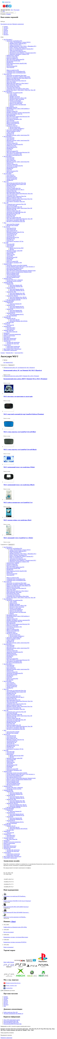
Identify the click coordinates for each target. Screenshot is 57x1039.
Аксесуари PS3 (10, 139)
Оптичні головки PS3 (12, 143)
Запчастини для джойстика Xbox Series (16, 75)
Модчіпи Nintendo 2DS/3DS (14, 299)
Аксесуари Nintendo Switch (13, 276)
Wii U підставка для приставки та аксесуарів (18, 396)
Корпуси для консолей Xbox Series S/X (16, 80)
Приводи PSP (10, 253)
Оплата (5, 29)
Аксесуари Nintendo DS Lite (17, 306)
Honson (12, 962)
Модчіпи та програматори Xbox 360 (16, 221)
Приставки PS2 (10, 157)
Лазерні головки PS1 (12, 179)
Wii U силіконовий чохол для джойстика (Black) (19, 485)
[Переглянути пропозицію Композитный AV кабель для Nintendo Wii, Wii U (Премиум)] (19, 367)
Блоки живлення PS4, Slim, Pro (14, 114)
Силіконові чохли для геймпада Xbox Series (18, 88)
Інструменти (7, 337)
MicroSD (12, 249)
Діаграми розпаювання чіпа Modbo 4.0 (13, 1013)
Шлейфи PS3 (10, 148)
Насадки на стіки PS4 (12, 125)
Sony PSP (6, 242)
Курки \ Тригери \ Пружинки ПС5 (18, 47)
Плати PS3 (9, 149)
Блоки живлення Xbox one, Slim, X (15, 189)
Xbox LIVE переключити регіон (12, 1019)
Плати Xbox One (11, 187)
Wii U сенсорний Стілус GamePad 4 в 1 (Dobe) (18, 538)
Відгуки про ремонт (9, 932)
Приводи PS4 (10, 110)
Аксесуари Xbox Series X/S (13, 87)
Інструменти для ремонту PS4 (14, 119)
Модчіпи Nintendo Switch (13, 277)
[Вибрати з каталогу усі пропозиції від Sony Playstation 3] (20, 967)
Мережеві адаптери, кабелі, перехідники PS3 (18, 140)
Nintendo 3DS (10, 283)
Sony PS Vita (7, 226)
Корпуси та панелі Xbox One (14, 200)
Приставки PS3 (10, 137)
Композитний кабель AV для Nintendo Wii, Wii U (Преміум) (23, 370)
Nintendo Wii (7, 323)
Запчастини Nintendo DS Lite (17, 307)
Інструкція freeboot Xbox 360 (11, 1021)
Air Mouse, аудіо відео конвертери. (12, 334)
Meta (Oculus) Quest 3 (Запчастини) (12, 349)
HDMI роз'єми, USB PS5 (13, 55)
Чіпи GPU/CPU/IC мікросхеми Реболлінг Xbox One (20, 193)
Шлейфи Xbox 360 (11, 214)
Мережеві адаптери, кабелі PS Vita (15, 232)
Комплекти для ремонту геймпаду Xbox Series (18, 76)
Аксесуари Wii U (11, 329)
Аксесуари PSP (10, 245)
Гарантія (6, 30)
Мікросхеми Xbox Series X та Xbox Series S (17, 83)
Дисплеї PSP (10, 256)
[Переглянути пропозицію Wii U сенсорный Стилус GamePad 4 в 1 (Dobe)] (9, 535)
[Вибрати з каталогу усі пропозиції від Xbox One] (43, 976)
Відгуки (6, 33)
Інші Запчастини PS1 (12, 177)
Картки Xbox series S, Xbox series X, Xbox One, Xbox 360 (21, 90)
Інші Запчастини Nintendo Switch (15, 268)
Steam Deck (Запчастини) (10, 338)
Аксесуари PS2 (10, 159)
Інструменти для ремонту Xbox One (16, 201)
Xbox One (6, 181)
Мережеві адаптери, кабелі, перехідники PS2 (18, 161)
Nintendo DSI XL (11, 313)
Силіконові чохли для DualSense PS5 (16, 71)
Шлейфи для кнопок (15, 96)
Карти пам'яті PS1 (11, 176)
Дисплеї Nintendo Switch (13, 274)
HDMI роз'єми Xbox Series (13, 79)
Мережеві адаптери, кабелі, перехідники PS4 (18, 135)
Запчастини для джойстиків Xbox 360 (16, 212)
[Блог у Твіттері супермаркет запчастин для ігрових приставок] (10, 7)
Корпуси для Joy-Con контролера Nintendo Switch (19, 272)
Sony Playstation (7, 173)
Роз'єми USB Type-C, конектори (15, 279)
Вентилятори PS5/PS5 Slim (13, 60)
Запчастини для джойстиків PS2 (15, 165)
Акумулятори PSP (11, 252)
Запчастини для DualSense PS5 (14, 40)
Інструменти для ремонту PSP (14, 262)
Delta (5, 962)
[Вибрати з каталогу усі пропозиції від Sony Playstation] (42, 962)
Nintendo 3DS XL (11, 287)
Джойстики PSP (11, 254)
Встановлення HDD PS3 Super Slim (12, 1023)
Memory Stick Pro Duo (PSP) (17, 248)
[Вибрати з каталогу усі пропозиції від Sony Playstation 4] (32, 967)
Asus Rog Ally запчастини (13, 342)
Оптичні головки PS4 (12, 111)
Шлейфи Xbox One (11, 185)
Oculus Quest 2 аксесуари (13, 347)
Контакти (6, 34)
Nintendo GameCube (9, 330)
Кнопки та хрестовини (15, 100)
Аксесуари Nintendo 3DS (16, 285)
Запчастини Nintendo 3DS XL (17, 290)
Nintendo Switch (8, 264)
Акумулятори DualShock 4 (16, 102)
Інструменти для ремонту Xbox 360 (15, 220)
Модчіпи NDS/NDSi (12, 315)
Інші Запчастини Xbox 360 (13, 213)
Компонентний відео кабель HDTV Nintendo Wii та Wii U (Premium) (25, 379)
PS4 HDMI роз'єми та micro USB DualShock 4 (18, 108)
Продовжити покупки (6, 24)
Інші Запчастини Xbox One (13, 192)
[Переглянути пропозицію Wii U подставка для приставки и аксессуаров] (9, 393)
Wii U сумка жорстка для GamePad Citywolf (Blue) (20, 432)
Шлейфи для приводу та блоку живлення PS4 (18, 112)
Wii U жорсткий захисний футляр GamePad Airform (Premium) (24, 414)
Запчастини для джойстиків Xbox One (16, 183)
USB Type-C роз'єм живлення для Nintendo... (15, 917)
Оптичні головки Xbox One (14, 188)
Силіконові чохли (11, 124)
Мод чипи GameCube (12, 331)
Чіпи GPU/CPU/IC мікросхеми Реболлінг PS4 (18, 116)
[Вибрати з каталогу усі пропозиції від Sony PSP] (9, 976)
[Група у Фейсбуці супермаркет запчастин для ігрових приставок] (7, 7)
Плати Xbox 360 (11, 216)
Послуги (6, 31)
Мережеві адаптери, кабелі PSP (14, 250)
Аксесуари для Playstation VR (14, 129)
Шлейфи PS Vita (11, 238)
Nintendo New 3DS (11, 291)
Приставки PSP (10, 244)
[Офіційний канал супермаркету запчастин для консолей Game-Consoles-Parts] (4, 7)
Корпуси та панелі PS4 (12, 117)
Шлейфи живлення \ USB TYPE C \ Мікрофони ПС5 (23, 46)
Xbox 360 (6, 202)
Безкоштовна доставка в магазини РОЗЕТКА (15, 942)
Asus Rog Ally (7, 341)
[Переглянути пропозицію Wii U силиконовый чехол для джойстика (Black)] (9, 482)
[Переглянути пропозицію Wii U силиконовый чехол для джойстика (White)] (9, 464)
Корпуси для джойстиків (16, 103)
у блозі (13, 921)
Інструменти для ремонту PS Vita (15, 241)
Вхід (12, 9)
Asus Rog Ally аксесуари (13, 343)
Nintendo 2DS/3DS (8, 282)
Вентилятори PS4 (11, 115)
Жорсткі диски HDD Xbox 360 (14, 206)
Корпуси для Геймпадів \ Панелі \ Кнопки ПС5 (21, 48)
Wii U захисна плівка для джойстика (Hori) (17, 520)
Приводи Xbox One (11, 191)
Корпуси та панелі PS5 (12, 58)
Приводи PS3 (10, 141)
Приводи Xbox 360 (11, 209)
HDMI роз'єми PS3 (11, 145)
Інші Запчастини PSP (12, 257)
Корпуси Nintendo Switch (13, 273)
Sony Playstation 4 (8, 91)
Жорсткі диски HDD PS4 (13, 123)
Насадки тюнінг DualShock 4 (17, 128)
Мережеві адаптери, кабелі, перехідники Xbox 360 (19, 208)
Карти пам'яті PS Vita (12, 230)
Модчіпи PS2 (10, 172)
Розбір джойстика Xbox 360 (11, 1012)
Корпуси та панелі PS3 (12, 151)
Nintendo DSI (10, 309)
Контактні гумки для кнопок (17, 99)
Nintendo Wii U (7, 326)
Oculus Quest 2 (7, 345)
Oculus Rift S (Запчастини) (10, 350)
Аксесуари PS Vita (11, 229)
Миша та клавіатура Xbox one (14, 197)
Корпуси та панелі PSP (12, 261)
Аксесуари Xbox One (12, 195)
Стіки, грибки (13, 94)
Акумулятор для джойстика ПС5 (18, 51)
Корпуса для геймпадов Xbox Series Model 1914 (19, 78)
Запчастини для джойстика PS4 (14, 92)
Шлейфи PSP (10, 258)
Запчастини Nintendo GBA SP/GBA (18, 321)
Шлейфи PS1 (10, 180)
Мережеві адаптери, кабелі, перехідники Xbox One (19, 198)
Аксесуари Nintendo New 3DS (17, 293)
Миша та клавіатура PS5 (13, 70)
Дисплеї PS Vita (10, 236)
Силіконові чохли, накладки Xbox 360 (16, 204)
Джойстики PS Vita (11, 234)
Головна (6, 26)
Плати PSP (9, 260)
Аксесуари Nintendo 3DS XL (17, 289)
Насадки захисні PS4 (15, 127)
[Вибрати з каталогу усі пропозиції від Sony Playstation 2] (9, 967)
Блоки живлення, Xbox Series (14, 84)
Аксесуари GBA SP (14, 319)
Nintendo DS (10, 302)
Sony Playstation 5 (8, 39)
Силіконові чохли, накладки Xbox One (16, 196)
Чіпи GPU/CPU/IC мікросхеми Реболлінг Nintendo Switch (21, 270)
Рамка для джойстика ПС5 (16, 50)
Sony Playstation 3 (8, 136)
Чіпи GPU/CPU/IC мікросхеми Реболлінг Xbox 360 (19, 218)
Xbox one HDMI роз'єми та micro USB (16, 184)
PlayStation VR (10, 133)
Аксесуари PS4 (10, 120)
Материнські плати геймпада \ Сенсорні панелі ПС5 (23, 52)
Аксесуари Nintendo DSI (16, 310)
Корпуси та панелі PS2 (12, 171)
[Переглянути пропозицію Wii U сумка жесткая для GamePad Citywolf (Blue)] (9, 429)
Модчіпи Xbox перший (12, 225)
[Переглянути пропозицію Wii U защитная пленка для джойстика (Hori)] (9, 517)
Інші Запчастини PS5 (12, 66)
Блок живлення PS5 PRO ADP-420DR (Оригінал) (16, 906)
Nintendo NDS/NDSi (9, 301)
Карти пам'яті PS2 (11, 160)
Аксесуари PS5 (10, 67)
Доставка (6, 27)
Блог (5, 1006)
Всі (4, 362)
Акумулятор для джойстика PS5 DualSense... (15, 896)
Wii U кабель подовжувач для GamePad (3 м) (18, 502)
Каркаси (12, 106)
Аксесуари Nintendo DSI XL (17, 314)
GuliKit (8, 962)
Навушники (7, 333)
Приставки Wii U (11, 327)
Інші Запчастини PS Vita (13, 237)
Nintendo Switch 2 (8, 278)
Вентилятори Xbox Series (13, 86)
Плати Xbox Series (11, 82)
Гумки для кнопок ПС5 (15, 44)
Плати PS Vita (10, 240)
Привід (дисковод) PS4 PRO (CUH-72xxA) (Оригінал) (17, 900)
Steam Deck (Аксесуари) (10, 339)
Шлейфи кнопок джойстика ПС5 (18, 43)
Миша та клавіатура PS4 (13, 121)
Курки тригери (13, 95)
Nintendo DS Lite (11, 305)
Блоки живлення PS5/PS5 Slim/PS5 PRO (17, 63)
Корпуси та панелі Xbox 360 (14, 217)
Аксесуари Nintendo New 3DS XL (18, 297)
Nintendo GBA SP (11, 318)
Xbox (5, 222)
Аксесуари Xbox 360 (12, 205)
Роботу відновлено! (9, 947)
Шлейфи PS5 (10, 62)
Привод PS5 (10, 64)
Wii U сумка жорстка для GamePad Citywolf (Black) (20, 449)
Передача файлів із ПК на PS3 (11, 1022)
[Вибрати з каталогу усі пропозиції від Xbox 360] (32, 976)
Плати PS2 (9, 169)
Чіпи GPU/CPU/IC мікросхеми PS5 (15, 59)
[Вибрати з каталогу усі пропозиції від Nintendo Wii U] (31, 962)
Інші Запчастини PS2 (12, 167)
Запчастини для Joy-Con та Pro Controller (17, 265)
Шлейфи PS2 (10, 168)
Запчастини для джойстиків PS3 (15, 144)
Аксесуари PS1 (10, 175)
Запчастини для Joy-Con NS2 (14, 281)
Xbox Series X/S (8, 74)
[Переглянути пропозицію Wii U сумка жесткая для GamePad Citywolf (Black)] (9, 446)
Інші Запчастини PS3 (12, 147)
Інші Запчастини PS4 (12, 107)
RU (4, 11)
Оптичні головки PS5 (12, 56)
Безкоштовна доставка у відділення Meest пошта (16, 937)
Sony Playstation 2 (8, 156)
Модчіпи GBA (10, 322)
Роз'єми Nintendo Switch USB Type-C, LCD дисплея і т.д (21, 266)
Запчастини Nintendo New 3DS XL (18, 298)
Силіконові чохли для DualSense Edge (16, 72)
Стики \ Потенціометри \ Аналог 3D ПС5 (20, 42)
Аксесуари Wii (10, 325)
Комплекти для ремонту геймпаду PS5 (19, 54)
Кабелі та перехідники (9, 335)
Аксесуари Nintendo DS (15, 303)
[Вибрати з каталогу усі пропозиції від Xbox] (20, 976)
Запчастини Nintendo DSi (16, 311)
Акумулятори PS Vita (12, 233)
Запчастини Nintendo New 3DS (17, 294)
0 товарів (8, 14)
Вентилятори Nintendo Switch (14, 269)
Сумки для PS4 (10, 132)
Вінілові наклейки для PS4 (13, 131)
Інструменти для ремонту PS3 (14, 153)
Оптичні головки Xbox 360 (13, 210)
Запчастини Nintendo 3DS (16, 286)
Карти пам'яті (10, 246)
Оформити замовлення (18, 24)
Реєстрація (16, 9)
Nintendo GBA (7, 317)
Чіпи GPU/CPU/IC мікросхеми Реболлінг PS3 (18, 152)
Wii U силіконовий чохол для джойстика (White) (19, 467)
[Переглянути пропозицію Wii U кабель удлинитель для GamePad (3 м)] (9, 499)
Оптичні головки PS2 (12, 164)
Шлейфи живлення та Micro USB (18, 98)
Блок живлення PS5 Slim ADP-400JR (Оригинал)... (16, 912)
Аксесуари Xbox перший (13, 224)
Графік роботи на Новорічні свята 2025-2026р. (15, 927)
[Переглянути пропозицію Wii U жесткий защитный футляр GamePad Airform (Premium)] (9, 411)
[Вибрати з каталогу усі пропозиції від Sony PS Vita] (43, 967)
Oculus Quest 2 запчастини (13, 346)
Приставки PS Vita (11, 228)
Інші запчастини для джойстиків (18, 104)
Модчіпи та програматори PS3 (14, 155)
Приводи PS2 (10, 163)
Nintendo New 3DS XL (12, 295)
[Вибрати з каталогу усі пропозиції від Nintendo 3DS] (19, 962)
